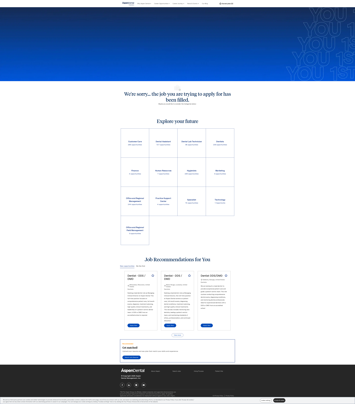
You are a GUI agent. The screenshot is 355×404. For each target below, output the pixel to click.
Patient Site (219, 371)
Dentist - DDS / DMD (136, 277)
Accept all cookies (279, 400)
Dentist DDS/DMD (212, 275)
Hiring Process (199, 371)
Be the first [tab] (140, 266)
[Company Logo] (128, 3)
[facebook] (122, 385)
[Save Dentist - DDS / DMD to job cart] (152, 275)
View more (177, 335)
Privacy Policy (230, 395)
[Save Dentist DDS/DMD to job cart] (226, 275)
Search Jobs (177, 371)
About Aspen (155, 371)
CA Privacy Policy (218, 395)
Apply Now (133, 325)
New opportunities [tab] (127, 266)
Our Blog (205, 3)
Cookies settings (266, 400)
